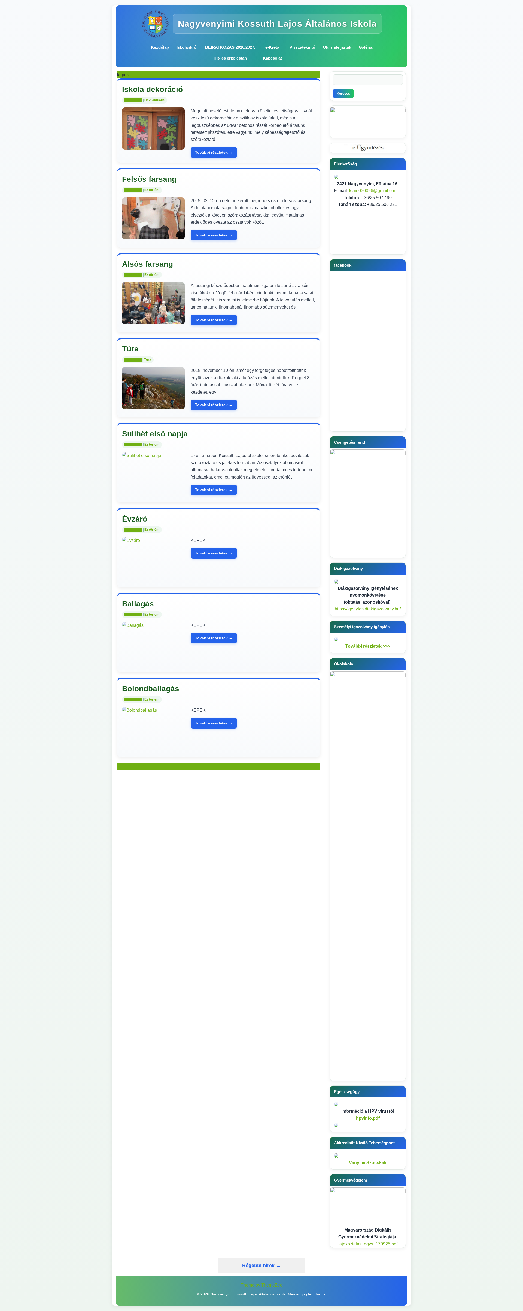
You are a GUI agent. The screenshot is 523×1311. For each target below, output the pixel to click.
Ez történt (151, 190)
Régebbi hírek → (261, 1265)
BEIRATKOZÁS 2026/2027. (230, 47)
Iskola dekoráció (152, 89)
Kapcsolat (272, 58)
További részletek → (214, 152)
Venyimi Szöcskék (368, 1162)
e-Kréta (272, 47)
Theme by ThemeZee (261, 1285)
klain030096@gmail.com (373, 190)
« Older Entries (131, 766)
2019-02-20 (133, 190)
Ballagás (138, 604)
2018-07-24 (133, 530)
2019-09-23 (133, 100)
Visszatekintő (302, 47)
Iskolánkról (187, 47)
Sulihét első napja (155, 434)
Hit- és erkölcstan (230, 58)
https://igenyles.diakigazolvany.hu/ (368, 609)
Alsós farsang (147, 264)
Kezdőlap (160, 47)
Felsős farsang (149, 179)
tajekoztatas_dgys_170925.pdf (367, 1244)
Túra (130, 349)
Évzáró (134, 519)
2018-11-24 (133, 360)
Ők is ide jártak (337, 47)
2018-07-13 (133, 614)
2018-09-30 (133, 444)
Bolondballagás (150, 688)
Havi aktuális (154, 100)
